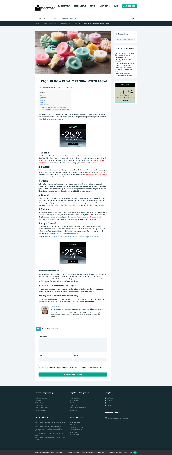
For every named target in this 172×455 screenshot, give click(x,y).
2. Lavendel (43, 97)
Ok (135, 452)
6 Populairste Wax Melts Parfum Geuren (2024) (57, 23)
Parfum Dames (74, 398)
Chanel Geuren (74, 405)
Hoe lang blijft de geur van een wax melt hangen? (55, 109)
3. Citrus (42, 99)
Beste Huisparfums (71, 237)
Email (76, 355)
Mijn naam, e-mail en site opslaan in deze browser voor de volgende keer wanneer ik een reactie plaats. (70, 369)
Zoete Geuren (74, 432)
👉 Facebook (109, 398)
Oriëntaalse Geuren (76, 430)
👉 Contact (108, 405)
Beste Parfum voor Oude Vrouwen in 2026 (48, 426)
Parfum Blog (39, 403)
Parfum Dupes (74, 434)
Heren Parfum (80, 6)
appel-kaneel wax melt (70, 233)
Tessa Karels (68, 87)
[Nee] (170, 452)
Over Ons (38, 400)
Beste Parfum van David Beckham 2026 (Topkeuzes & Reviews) (124, 59)
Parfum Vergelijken (41, 398)
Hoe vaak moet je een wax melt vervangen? (54, 107)
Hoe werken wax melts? (48, 105)
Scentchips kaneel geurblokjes (59, 205)
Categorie (41, 18)
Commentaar (44, 336)
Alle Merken (73, 410)
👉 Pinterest (108, 403)
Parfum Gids (39, 405)
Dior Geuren (74, 403)
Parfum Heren (74, 400)
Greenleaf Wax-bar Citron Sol (57, 191)
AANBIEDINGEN (129, 6)
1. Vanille (42, 95)
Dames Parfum (64, 6)
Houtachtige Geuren (76, 427)
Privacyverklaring (40, 410)
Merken (92, 6)
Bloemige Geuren (75, 422)
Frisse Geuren (74, 425)
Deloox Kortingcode (41, 408)
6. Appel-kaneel (44, 104)
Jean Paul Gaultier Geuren (78, 408)
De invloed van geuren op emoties (88, 237)
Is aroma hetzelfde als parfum (55, 237)
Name (41, 355)
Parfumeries (105, 6)
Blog (116, 6)
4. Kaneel (42, 100)
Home (37, 23)
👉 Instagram (109, 400)
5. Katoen (42, 102)
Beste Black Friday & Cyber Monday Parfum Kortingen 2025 (123, 69)
